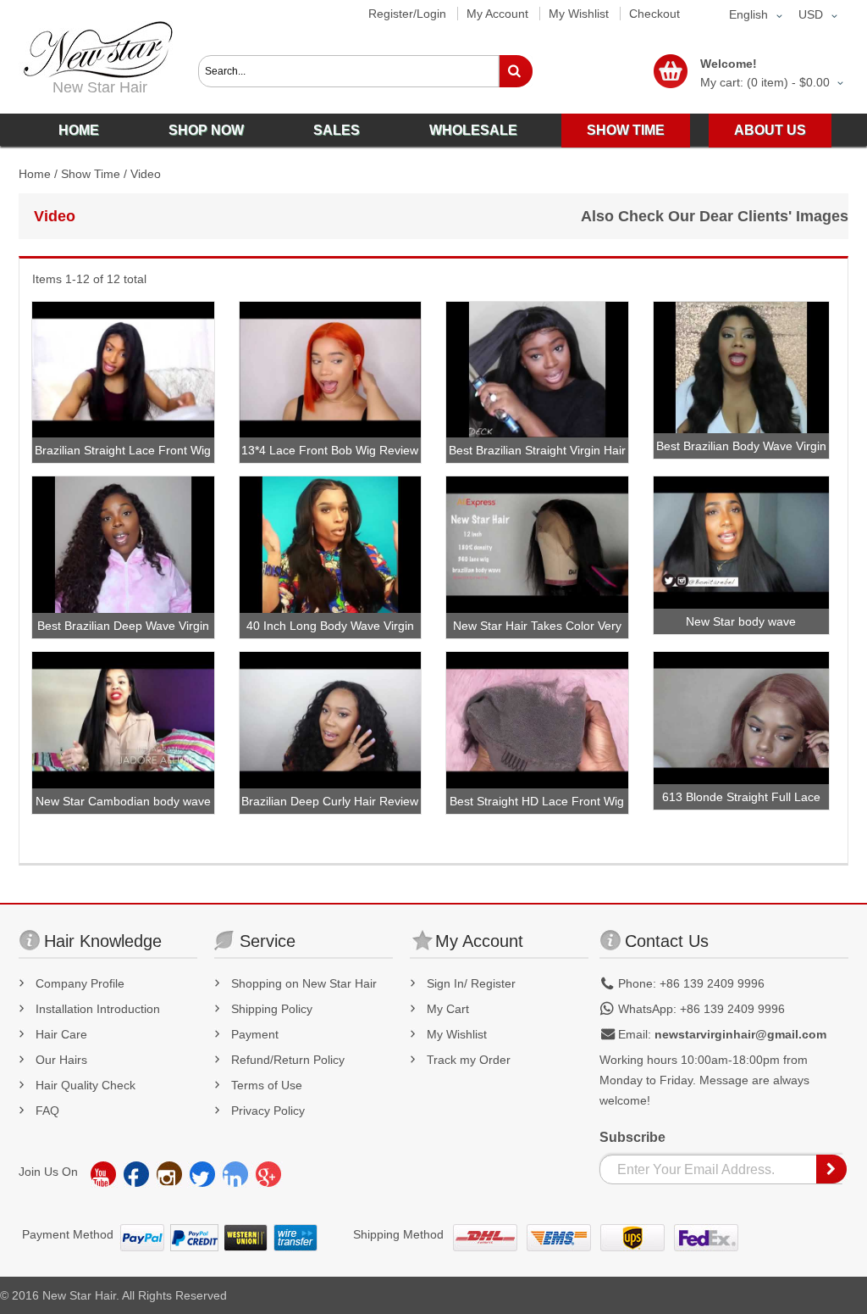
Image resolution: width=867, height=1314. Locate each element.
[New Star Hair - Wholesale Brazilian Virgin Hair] (96, 49)
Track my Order (469, 1059)
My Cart (448, 1009)
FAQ (47, 1110)
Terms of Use (266, 1085)
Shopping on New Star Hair (304, 983)
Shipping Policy (271, 1009)
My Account (497, 13)
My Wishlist (579, 13)
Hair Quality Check (85, 1085)
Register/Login (407, 13)
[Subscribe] (832, 1169)
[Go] (515, 71)
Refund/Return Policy (288, 1059)
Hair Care (61, 1034)
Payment (255, 1034)
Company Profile (80, 983)
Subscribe (632, 1137)
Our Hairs (61, 1059)
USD (810, 14)
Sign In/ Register (471, 983)
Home (35, 174)
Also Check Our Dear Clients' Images (714, 216)
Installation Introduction (98, 1009)
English (748, 14)
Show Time (90, 174)
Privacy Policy (268, 1110)
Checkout (654, 13)
